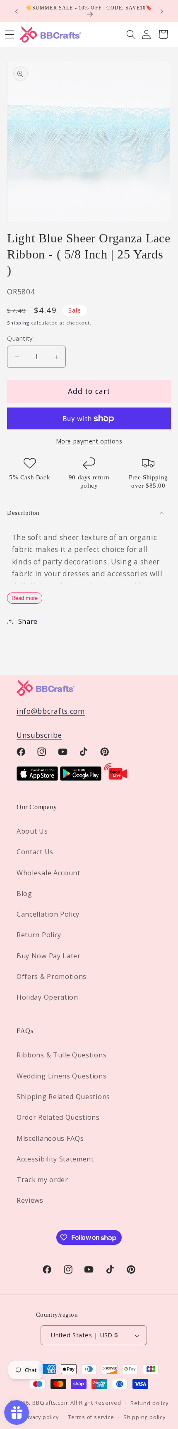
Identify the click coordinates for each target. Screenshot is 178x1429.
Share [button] (28, 621)
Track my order (42, 1179)
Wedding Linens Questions (62, 1076)
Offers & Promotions (52, 976)
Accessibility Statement (55, 1159)
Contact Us (35, 851)
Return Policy (39, 934)
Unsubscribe (39, 735)
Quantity (20, 338)
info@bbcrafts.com (51, 711)
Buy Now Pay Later (49, 955)
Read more (25, 598)
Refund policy (149, 1403)
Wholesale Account (48, 872)
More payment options (89, 441)
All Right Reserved (95, 1402)
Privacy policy (40, 1417)
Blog (24, 893)
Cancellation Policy (48, 914)
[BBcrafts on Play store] (80, 778)
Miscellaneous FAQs (50, 1138)
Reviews (30, 1200)
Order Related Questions (58, 1117)
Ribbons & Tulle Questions (61, 1054)
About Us (32, 831)
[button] (131, 34)
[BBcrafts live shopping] (115, 778)
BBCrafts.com (50, 1402)
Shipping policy (144, 1417)
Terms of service (91, 1417)
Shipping (18, 323)
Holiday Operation (47, 997)
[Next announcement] (162, 11)
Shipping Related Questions (63, 1096)
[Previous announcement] (16, 11)
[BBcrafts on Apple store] (37, 778)
